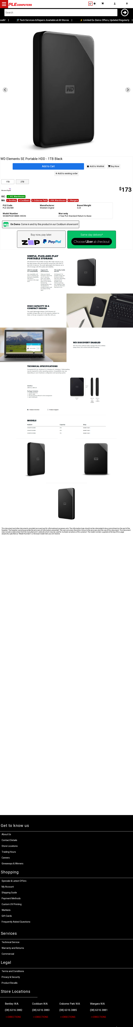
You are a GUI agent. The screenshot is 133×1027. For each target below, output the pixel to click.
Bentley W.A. (12, 1003)
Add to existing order (67, 173)
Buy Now (114, 166)
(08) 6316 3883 (41, 1010)
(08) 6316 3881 (99, 1010)
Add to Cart (48, 166)
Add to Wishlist (96, 166)
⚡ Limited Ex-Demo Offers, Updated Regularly (101, 20)
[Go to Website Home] (20, 6)
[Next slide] (127, 89)
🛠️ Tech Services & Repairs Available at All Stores (39, 20)
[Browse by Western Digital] (33, 190)
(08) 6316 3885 (68, 1010)
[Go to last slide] (5, 89)
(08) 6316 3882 (13, 1010)
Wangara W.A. (97, 1003)
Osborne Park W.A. (69, 1003)
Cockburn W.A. (40, 1003)
